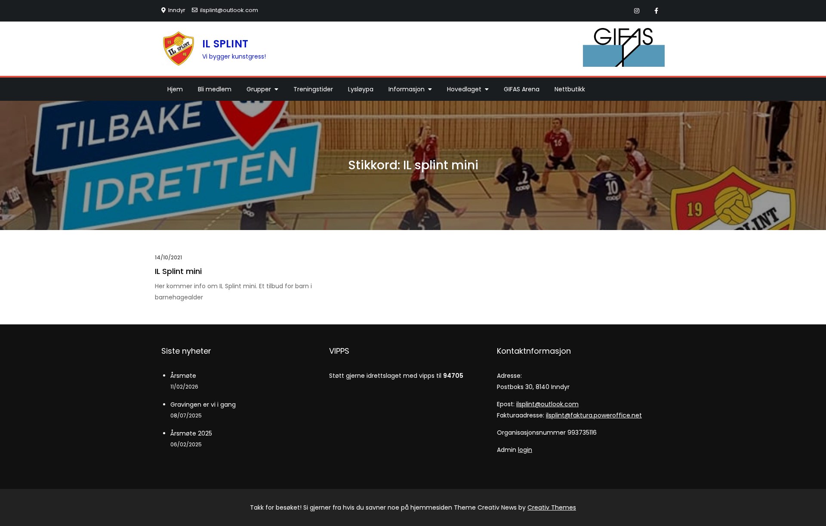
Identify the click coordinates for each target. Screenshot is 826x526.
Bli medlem (214, 89)
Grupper (259, 89)
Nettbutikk (570, 89)
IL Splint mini (178, 271)
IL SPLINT (225, 44)
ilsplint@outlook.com (229, 10)
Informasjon (406, 89)
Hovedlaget (464, 89)
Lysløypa (360, 89)
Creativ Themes (551, 507)
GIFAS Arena (521, 89)
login (525, 449)
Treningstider (313, 89)
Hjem (175, 89)
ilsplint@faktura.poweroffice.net (594, 415)
